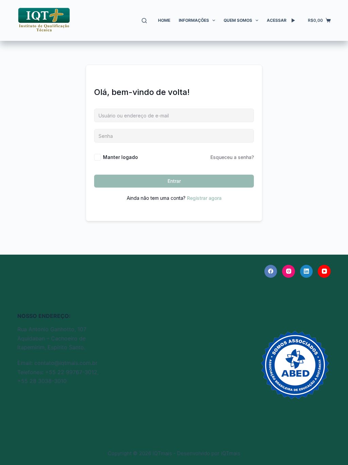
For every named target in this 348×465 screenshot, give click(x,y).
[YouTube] (324, 271)
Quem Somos (238, 20)
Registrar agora (204, 198)
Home (164, 20)
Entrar (174, 181)
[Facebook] (270, 271)
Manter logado (120, 157)
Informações (194, 20)
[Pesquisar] (144, 20)
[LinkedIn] (306, 271)
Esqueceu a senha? (232, 157)
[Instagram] (288, 271)
